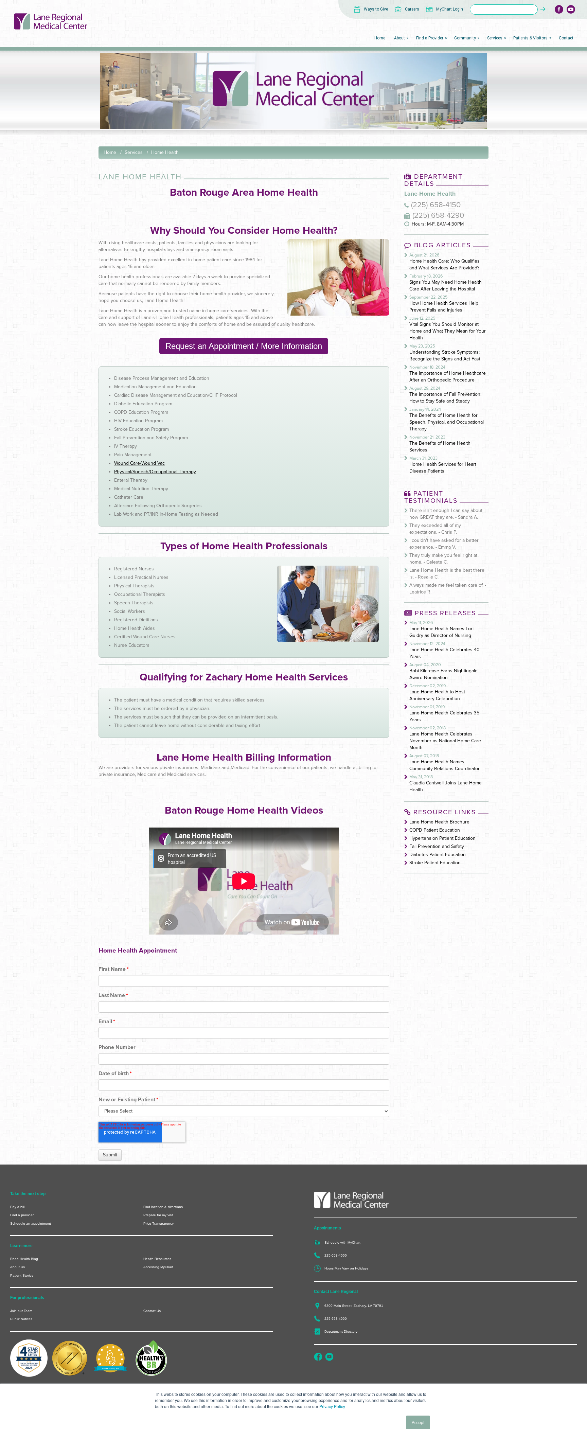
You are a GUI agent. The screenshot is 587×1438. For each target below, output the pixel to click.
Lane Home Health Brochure (439, 822)
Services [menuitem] (494, 38)
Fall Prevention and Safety (436, 846)
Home (110, 152)
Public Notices (21, 1319)
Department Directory (340, 1331)
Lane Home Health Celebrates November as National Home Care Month (445, 740)
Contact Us (152, 1311)
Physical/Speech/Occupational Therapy (155, 472)
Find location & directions (163, 1207)
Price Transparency (158, 1223)
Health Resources (157, 1259)
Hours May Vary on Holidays (346, 1268)
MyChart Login (449, 9)
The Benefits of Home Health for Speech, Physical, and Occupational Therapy (446, 422)
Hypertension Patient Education (442, 838)
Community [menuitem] (465, 38)
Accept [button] (418, 1422)
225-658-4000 (335, 1255)
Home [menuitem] (379, 38)
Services (134, 152)
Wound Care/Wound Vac (139, 463)
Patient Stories (21, 1275)
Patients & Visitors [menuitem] (530, 38)
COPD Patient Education (434, 830)
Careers (412, 9)
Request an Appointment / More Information (243, 346)
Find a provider (22, 1215)
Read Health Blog (24, 1259)
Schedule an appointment (30, 1223)
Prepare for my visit (158, 1215)
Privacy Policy (332, 1406)
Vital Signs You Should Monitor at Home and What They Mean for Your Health (447, 331)
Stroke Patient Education (435, 863)
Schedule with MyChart (342, 1242)
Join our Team (21, 1311)
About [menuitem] (399, 38)
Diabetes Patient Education (437, 854)
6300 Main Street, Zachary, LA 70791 (353, 1306)
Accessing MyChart (158, 1267)
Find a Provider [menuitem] (429, 38)
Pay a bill (17, 1207)
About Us (17, 1267)
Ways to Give (376, 9)
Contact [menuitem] (566, 38)
